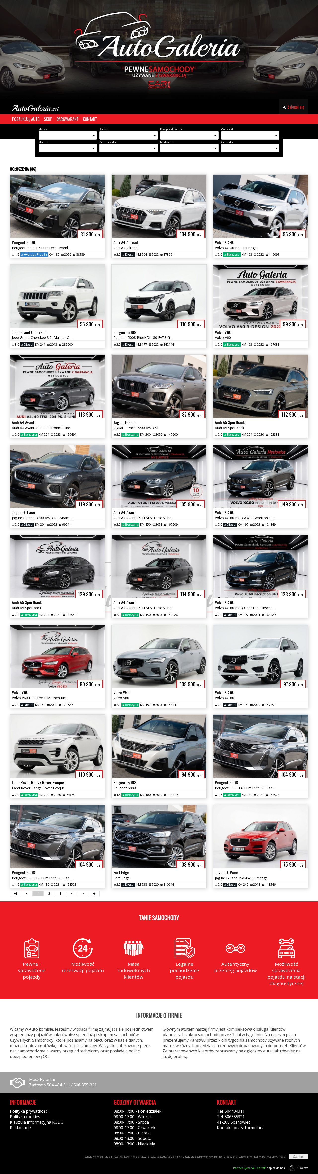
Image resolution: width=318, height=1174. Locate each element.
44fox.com (302, 1168)
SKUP (48, 119)
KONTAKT (90, 119)
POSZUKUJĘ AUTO (26, 119)
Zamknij (298, 1156)
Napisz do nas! (259, 1168)
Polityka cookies (25, 1116)
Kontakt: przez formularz (240, 1127)
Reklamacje (20, 1127)
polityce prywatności (273, 1156)
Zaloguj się (295, 107)
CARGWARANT (68, 119)
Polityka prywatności (29, 1111)
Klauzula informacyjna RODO (37, 1122)
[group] (159, 49)
